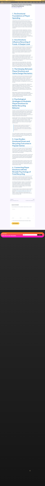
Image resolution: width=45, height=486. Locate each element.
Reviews (37, 2)
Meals (34, 2)
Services (27, 2)
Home (18, 2)
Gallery (40, 2)
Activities (31, 2)
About (21, 2)
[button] (27, 2)
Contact (43, 2)
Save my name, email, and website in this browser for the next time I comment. (22, 220)
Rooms (24, 2)
